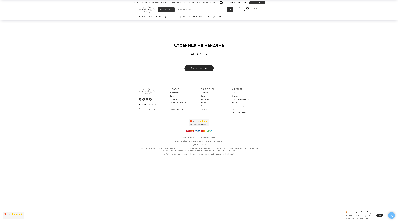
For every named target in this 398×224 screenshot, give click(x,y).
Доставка (205, 93)
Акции (203, 106)
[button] (239, 9)
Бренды (173, 106)
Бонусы (204, 109)
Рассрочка (205, 99)
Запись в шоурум (238, 106)
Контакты (221, 17)
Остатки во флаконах (178, 102)
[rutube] (147, 99)
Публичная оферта (199, 145)
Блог (234, 109)
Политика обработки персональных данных (199, 137)
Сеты (150, 17)
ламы (223, 141)
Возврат (204, 102)
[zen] (150, 99)
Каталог (142, 17)
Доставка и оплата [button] (197, 17)
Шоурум (211, 17)
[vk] (140, 99)
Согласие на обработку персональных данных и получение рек (197, 141)
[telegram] (221, 2)
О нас (234, 93)
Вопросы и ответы (239, 112)
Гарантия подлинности (241, 99)
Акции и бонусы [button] (161, 17)
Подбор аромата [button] (179, 17)
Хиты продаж (175, 93)
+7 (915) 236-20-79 (147, 104)
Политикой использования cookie (356, 217)
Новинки (173, 99)
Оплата (204, 96)
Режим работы (209, 3)
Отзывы (235, 96)
